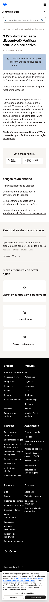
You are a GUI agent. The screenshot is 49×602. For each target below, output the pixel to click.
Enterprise (29, 386)
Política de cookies (33, 449)
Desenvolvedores (12, 510)
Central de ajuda (10, 11)
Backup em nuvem (12, 459)
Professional (30, 377)
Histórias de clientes (13, 501)
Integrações (9, 381)
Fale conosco (30, 437)
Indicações (9, 522)
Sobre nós (29, 492)
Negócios (28, 381)
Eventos (7, 496)
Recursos (8, 386)
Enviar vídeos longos (13, 440)
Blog (6, 492)
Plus (26, 372)
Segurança (9, 395)
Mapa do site (30, 465)
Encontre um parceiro (14, 541)
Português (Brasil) (11, 567)
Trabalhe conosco (32, 496)
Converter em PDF (12, 475)
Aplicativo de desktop (14, 372)
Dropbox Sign (30, 399)
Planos (27, 409)
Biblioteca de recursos (14, 505)
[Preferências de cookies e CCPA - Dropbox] (24, 585)
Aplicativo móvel (11, 377)
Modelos (8, 409)
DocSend (28, 395)
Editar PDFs (9, 464)
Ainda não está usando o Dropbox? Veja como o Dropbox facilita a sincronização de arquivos (24, 135)
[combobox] (24, 20)
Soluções (8, 390)
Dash (26, 390)
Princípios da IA (31, 461)
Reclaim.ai (29, 404)
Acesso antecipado (13, 399)
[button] (5, 20)
